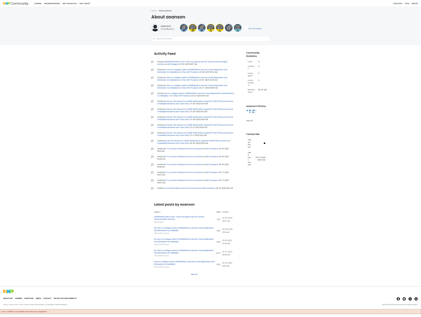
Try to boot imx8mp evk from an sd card (181, 188)
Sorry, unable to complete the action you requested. (24, 311)
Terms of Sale (23, 304)
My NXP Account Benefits (65, 298)
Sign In (415, 3)
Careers (18, 298)
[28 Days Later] (202, 28)
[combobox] (210, 38)
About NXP (8, 298)
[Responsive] (211, 28)
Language (397, 3)
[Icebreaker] (220, 28)
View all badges (255, 28)
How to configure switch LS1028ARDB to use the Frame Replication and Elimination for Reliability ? (184, 262)
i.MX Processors (211, 148)
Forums (37, 3)
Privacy (5, 304)
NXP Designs (173, 64)
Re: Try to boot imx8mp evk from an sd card (183, 148)
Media (38, 298)
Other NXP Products (189, 72)
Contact (47, 298)
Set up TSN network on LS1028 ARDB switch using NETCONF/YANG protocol (196, 141)
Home (153, 10)
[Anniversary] (184, 28)
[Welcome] (229, 28)
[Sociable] (193, 28)
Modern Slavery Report (36, 304)
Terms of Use (13, 304)
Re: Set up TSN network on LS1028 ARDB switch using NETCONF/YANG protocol (197, 101)
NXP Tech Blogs (70, 3)
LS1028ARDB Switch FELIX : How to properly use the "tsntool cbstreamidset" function (179, 218)
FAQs (407, 3)
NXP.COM (84, 3)
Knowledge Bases (52, 3)
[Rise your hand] (238, 28)
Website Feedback (61, 304)
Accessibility (49, 304)
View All (194, 274)
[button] (249, 111)
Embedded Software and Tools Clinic (173, 103)
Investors (29, 298)
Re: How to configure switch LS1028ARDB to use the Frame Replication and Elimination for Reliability (184, 229)
